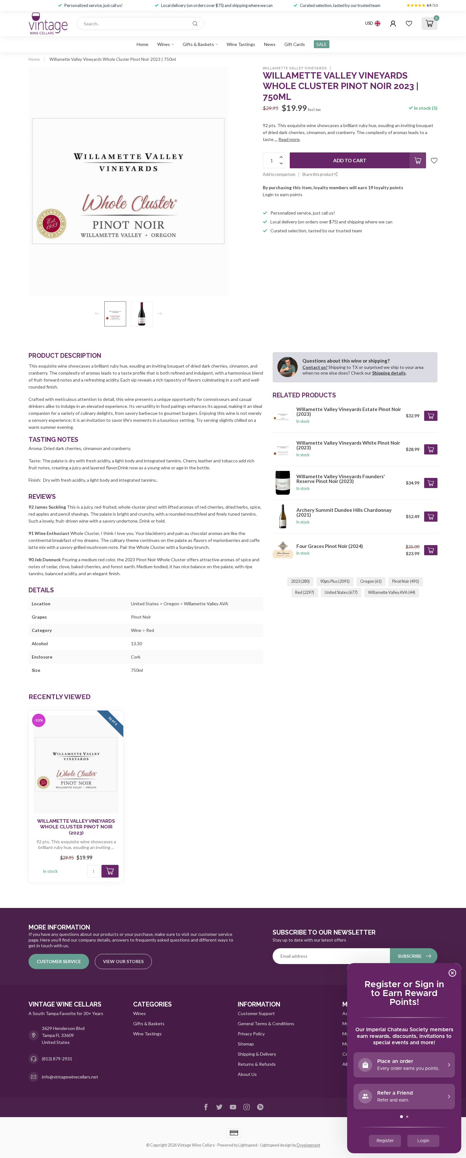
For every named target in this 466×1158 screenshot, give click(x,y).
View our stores (123, 961)
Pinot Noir (405, 581)
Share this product (318, 174)
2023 (300, 581)
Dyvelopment (308, 1145)
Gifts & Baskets (198, 44)
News (269, 44)
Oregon (371, 581)
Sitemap (246, 1043)
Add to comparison (279, 174)
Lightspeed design (276, 1145)
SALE (321, 44)
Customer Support (256, 1013)
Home (142, 44)
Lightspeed (247, 1145)
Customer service (59, 961)
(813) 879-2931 (57, 1058)
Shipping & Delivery (257, 1054)
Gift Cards (294, 44)
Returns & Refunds (257, 1064)
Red (304, 592)
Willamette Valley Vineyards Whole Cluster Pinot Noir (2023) (76, 827)
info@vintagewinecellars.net (70, 1076)
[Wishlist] (409, 23)
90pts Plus (335, 581)
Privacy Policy (251, 1033)
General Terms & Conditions (266, 1023)
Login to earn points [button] (282, 194)
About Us (247, 1074)
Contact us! (314, 367)
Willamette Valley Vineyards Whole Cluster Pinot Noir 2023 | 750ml (112, 59)
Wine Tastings (241, 44)
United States (341, 592)
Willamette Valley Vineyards (295, 68)
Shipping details (389, 373)
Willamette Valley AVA (391, 592)
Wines (163, 44)
